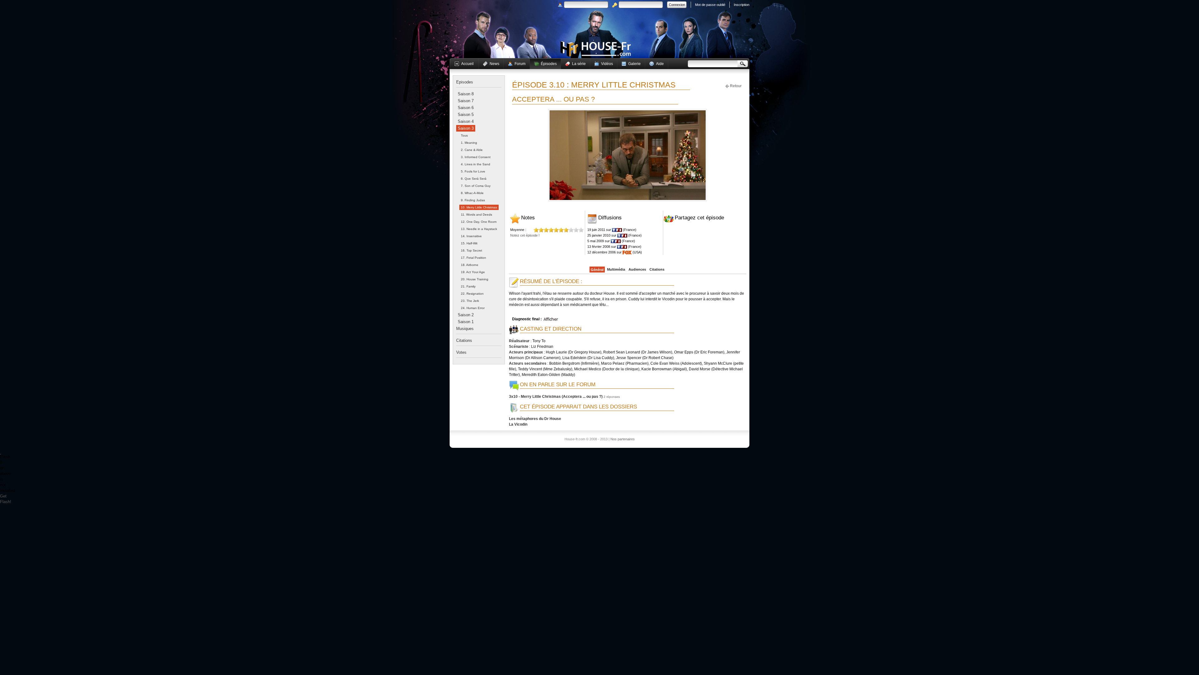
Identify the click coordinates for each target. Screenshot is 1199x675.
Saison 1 (466, 321)
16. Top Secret (471, 250)
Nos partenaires (622, 439)
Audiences (637, 269)
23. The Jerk (470, 300)
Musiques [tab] (465, 328)
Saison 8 (466, 94)
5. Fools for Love (473, 171)
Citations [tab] (464, 340)
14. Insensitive (471, 236)
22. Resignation (472, 293)
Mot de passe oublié (710, 5)
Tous (464, 135)
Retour (735, 86)
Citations (656, 269)
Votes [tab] (461, 352)
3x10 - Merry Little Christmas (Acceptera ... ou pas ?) (556, 396)
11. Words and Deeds (476, 214)
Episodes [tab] (464, 82)
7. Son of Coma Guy (476, 186)
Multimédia (616, 269)
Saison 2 (466, 314)
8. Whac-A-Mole (472, 193)
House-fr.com (595, 49)
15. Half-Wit (469, 243)
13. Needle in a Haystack (479, 229)
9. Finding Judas (473, 200)
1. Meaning (469, 142)
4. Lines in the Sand (475, 164)
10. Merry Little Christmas (479, 207)
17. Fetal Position (473, 257)
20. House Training (474, 279)
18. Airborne (469, 265)
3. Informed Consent (476, 157)
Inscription (741, 5)
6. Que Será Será (473, 178)
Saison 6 (466, 107)
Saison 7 (466, 100)
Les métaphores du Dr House (535, 419)
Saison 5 (466, 114)
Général (597, 270)
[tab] (465, 94)
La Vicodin (518, 424)
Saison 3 (466, 128)
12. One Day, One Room (478, 221)
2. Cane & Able (472, 150)
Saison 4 (466, 121)
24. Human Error (473, 308)
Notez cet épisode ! (525, 235)
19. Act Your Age (473, 272)
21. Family (468, 286)
